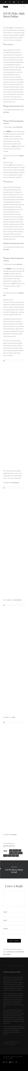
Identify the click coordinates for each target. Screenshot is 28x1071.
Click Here (6, 112)
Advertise (12, 1042)
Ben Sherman (15, 482)
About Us (6, 1042)
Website (5, 928)
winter (17, 855)
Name (5, 912)
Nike (10, 27)
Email (5, 920)
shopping (5, 855)
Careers (16, 1042)
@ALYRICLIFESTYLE (9, 846)
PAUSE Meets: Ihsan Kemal (14, 869)
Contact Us (12, 1044)
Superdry (14, 834)
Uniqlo (13, 717)
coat (20, 850)
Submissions (6, 1044)
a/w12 (11, 850)
